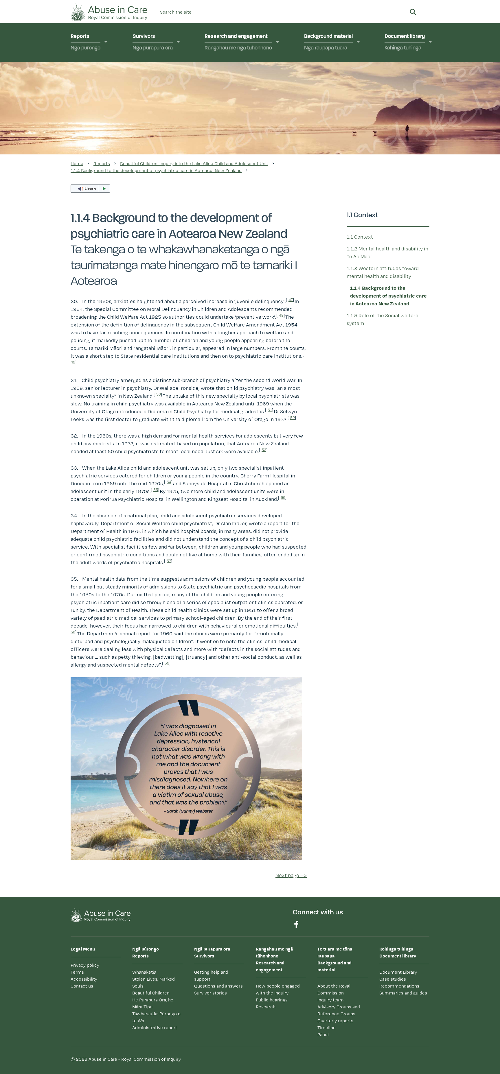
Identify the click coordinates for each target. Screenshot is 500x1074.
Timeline (320, 126)
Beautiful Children (151, 993)
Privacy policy (85, 965)
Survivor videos (157, 79)
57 (169, 560)
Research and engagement (238, 42)
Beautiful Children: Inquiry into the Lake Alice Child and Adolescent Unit (107, 104)
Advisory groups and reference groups (334, 101)
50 (158, 394)
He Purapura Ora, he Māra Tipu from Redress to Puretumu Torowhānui (107, 128)
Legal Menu (83, 949)
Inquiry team (325, 86)
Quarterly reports (330, 115)
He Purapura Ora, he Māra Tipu (152, 1003)
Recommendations (412, 90)
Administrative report (154, 1027)
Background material (328, 42)
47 (290, 299)
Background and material (334, 959)
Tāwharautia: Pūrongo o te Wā (156, 1017)
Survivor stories (210, 993)
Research (223, 97)
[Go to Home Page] (109, 11)
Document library (405, 42)
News (318, 159)
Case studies (406, 79)
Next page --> (291, 875)
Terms (77, 972)
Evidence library (230, 108)
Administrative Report (102, 163)
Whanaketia (91, 68)
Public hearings (229, 86)
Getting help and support (167, 90)
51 (270, 409)
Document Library (398, 972)
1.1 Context (360, 237)
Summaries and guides (417, 102)
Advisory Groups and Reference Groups (338, 1010)
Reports (85, 42)
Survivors (153, 42)
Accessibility (84, 979)
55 (155, 489)
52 (292, 417)
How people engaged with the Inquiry (242, 72)
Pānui (317, 148)
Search (413, 12)
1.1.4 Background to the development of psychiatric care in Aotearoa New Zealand (156, 170)
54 (169, 481)
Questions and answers (338, 137)
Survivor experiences (164, 68)
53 (264, 449)
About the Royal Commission (329, 72)
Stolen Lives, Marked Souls (101, 83)
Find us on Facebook (296, 924)
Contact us (82, 986)
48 (281, 315)
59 (167, 663)
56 (283, 497)
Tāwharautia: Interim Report (101, 149)
